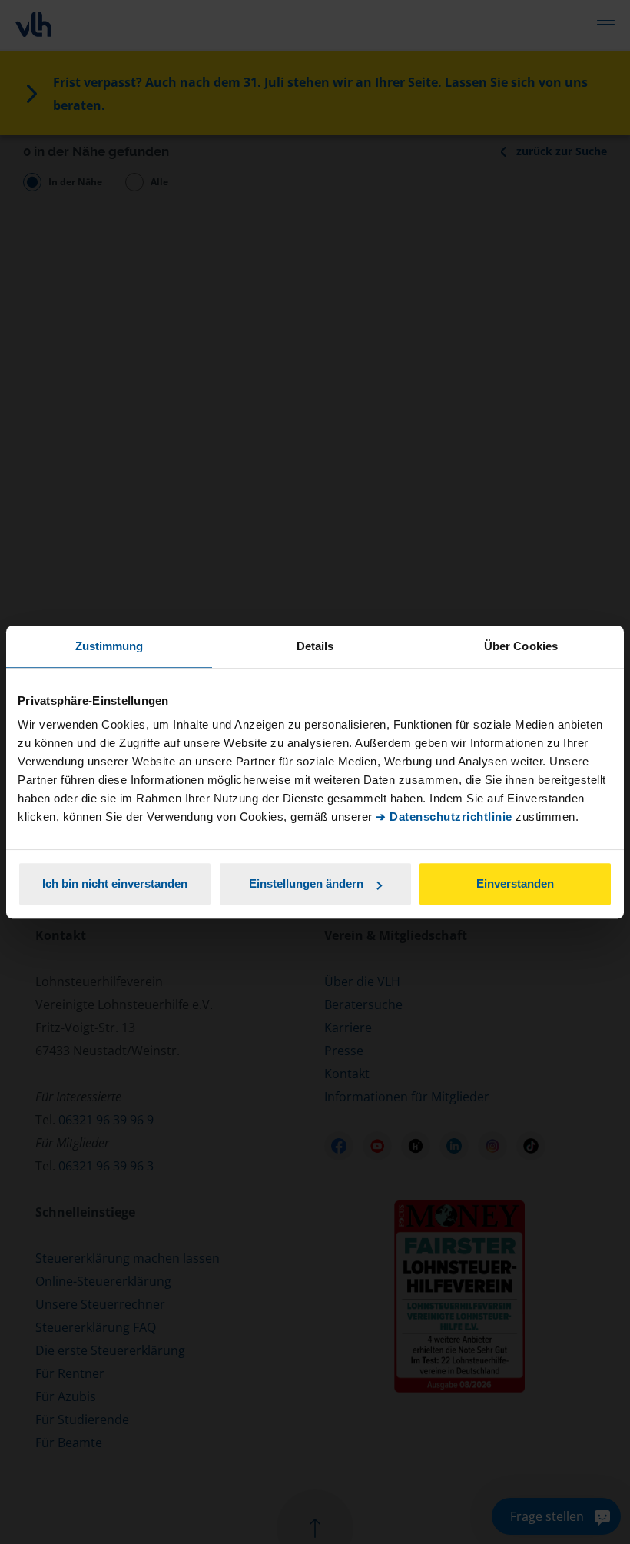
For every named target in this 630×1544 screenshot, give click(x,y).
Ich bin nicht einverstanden (114, 883)
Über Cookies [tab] (521, 645)
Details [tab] (315, 645)
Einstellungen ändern (306, 883)
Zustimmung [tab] (109, 645)
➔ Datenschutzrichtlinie (444, 816)
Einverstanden (515, 883)
